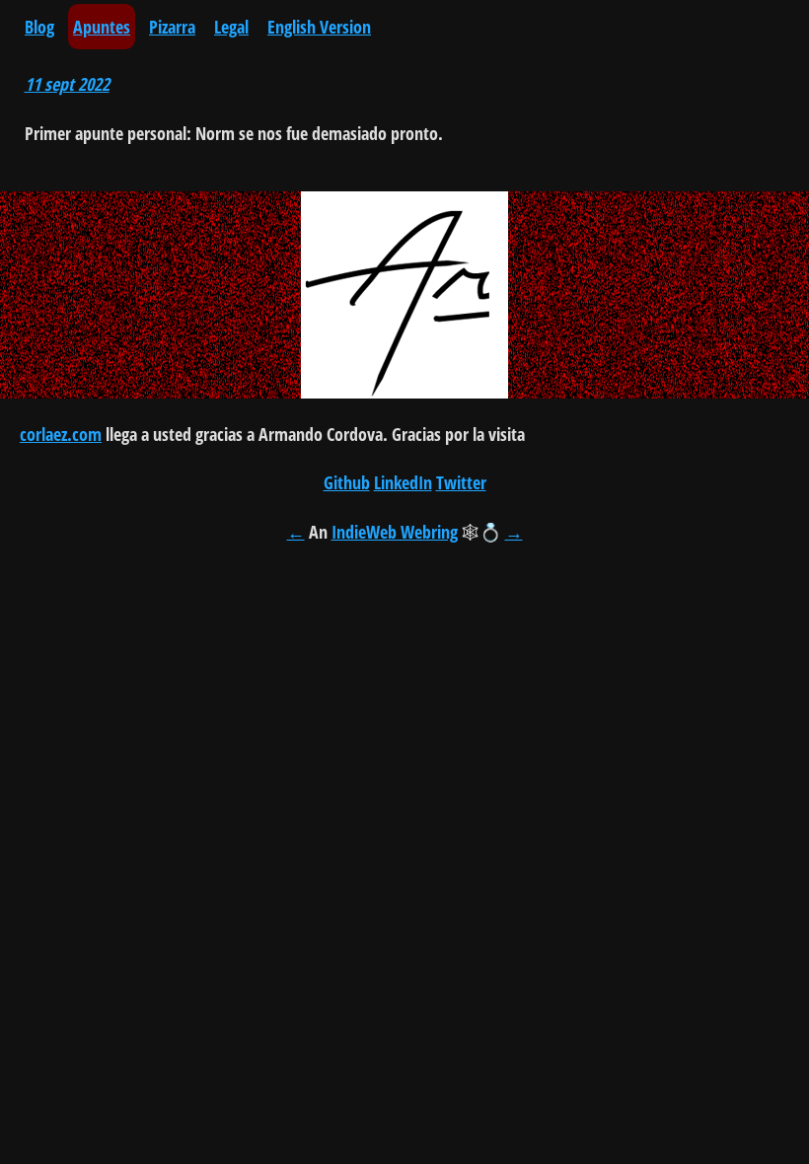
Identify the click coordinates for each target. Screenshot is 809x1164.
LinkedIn (403, 482)
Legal (231, 26)
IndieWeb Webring (394, 532)
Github (347, 482)
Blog (39, 26)
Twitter (461, 482)
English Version (319, 26)
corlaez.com (61, 434)
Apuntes (101, 26)
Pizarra (172, 26)
